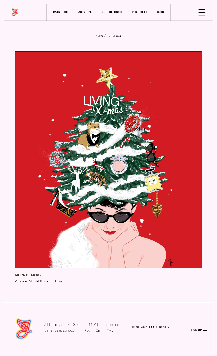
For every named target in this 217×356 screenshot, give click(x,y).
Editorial (34, 281)
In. (99, 330)
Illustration (46, 281)
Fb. (88, 330)
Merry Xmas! (29, 275)
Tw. (110, 330)
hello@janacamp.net (103, 324)
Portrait (58, 281)
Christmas (21, 281)
